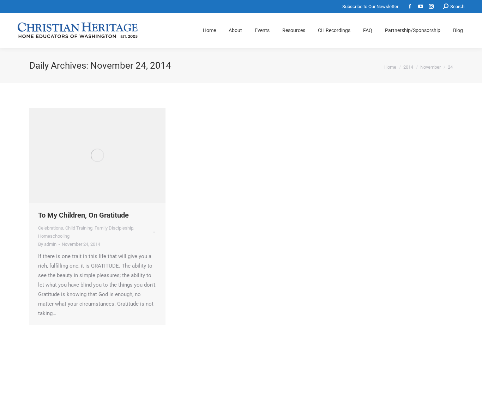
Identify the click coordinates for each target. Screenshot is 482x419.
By (47, 244)
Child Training (78, 228)
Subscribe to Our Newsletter (370, 6)
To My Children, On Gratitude (83, 215)
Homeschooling (54, 236)
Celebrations (50, 228)
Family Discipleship (114, 228)
